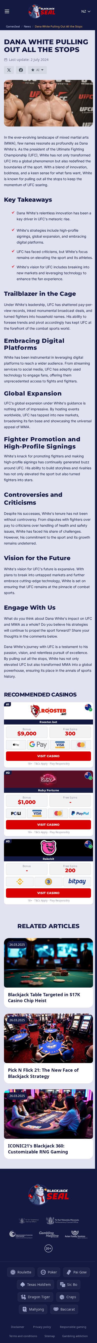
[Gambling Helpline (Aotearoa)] (49, 1235)
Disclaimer (17, 1327)
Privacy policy (42, 1327)
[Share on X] (9, 70)
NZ (83, 11)
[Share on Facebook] (21, 70)
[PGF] (21, 1235)
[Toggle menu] (7, 11)
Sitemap (50, 1336)
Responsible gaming (73, 1327)
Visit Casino (48, 756)
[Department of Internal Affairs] (29, 1221)
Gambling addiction (75, 1336)
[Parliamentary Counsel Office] (62, 1221)
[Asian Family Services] (76, 1235)
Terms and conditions (23, 1336)
